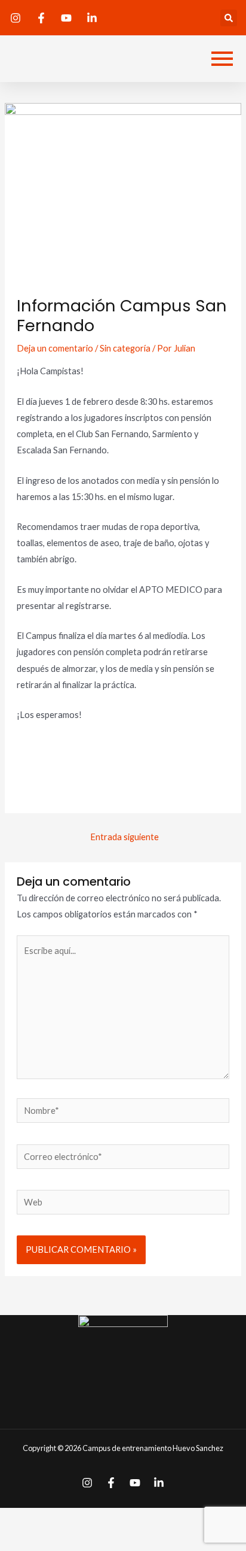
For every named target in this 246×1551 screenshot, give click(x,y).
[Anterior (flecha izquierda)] (22, 1541)
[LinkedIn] (158, 1482)
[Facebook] (111, 1482)
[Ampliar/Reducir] (164, 1519)
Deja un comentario (55, 348)
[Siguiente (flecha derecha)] (70, 1541)
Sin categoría (125, 348)
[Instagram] (87, 1482)
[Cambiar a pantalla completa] (117, 1519)
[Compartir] (70, 1519)
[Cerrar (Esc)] (22, 1519)
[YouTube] (135, 1482)
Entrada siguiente (124, 837)
